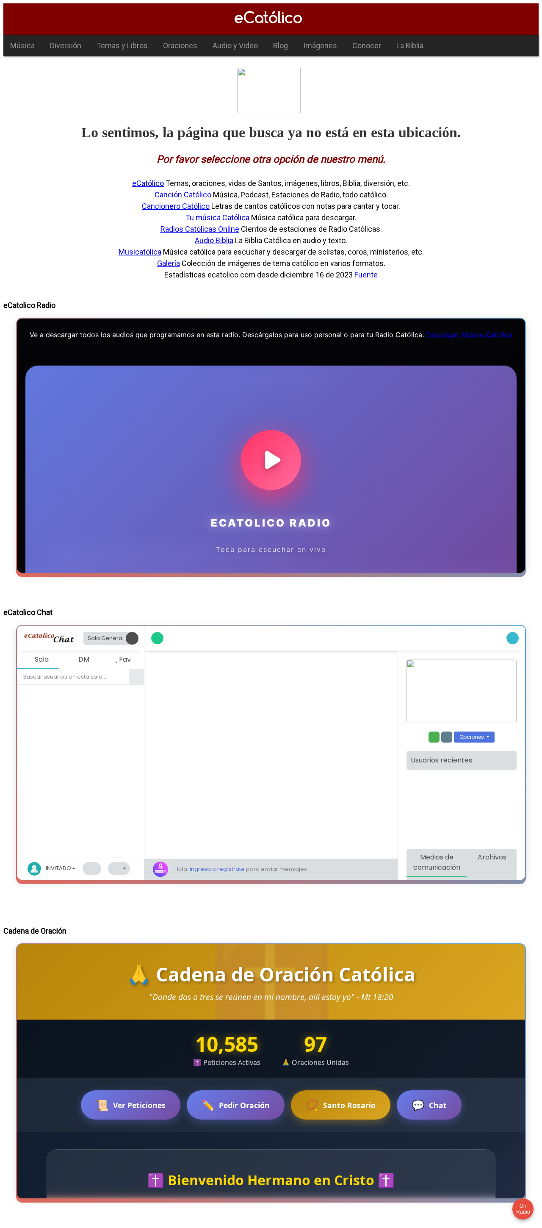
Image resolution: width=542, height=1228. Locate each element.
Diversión (65, 45)
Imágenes (320, 45)
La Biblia (409, 45)
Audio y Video (235, 45)
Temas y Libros (122, 45)
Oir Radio (523, 1209)
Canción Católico (183, 194)
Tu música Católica (217, 217)
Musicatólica (140, 251)
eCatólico (148, 183)
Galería (168, 263)
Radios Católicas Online (199, 229)
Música (22, 45)
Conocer (366, 45)
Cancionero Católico (176, 206)
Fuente (366, 274)
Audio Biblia (214, 240)
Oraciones (180, 45)
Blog (280, 45)
